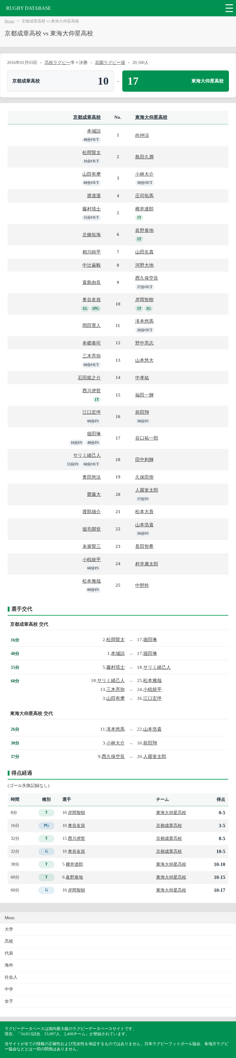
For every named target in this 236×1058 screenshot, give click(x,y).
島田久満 (144, 156)
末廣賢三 (91, 546)
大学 (9, 929)
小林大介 (144, 174)
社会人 (11, 977)
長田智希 (144, 546)
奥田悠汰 (91, 477)
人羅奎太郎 (146, 490)
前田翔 (142, 412)
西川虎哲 (91, 390)
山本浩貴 (144, 524)
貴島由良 (91, 282)
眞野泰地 (144, 230)
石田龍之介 (89, 377)
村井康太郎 (146, 563)
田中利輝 (144, 459)
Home (9, 21)
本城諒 (94, 131)
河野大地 (144, 265)
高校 (9, 941)
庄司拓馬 (144, 195)
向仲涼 (142, 135)
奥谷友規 (91, 299)
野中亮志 (144, 342)
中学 (9, 989)
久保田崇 (144, 477)
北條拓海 (91, 234)
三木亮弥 (91, 355)
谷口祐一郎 (146, 438)
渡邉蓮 (94, 195)
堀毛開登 (91, 529)
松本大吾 (144, 511)
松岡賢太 (91, 152)
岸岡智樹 (144, 299)
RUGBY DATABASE (28, 8)
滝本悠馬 (144, 321)
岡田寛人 (91, 325)
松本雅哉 (91, 581)
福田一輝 (144, 394)
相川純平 (91, 251)
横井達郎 (144, 208)
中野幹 (142, 585)
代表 (9, 953)
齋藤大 (94, 494)
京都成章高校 (87, 117)
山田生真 (144, 251)
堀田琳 (94, 433)
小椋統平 (91, 559)
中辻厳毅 (91, 265)
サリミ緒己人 (87, 455)
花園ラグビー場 (110, 62)
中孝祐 (142, 377)
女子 (9, 1001)
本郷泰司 (91, 342)
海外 (9, 965)
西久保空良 (146, 278)
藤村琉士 (91, 208)
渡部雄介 (91, 511)
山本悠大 (144, 360)
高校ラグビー (57, 62)
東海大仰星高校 (151, 117)
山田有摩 (91, 174)
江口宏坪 (91, 412)
